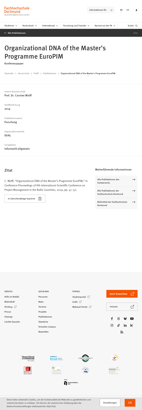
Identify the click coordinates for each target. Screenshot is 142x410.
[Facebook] (112, 318)
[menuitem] (10, 25)
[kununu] (132, 325)
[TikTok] (118, 325)
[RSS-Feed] (122, 332)
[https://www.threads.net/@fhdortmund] (118, 318)
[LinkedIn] (125, 325)
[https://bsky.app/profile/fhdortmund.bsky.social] (125, 318)
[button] (116, 169)
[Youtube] (132, 318)
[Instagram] (112, 325)
